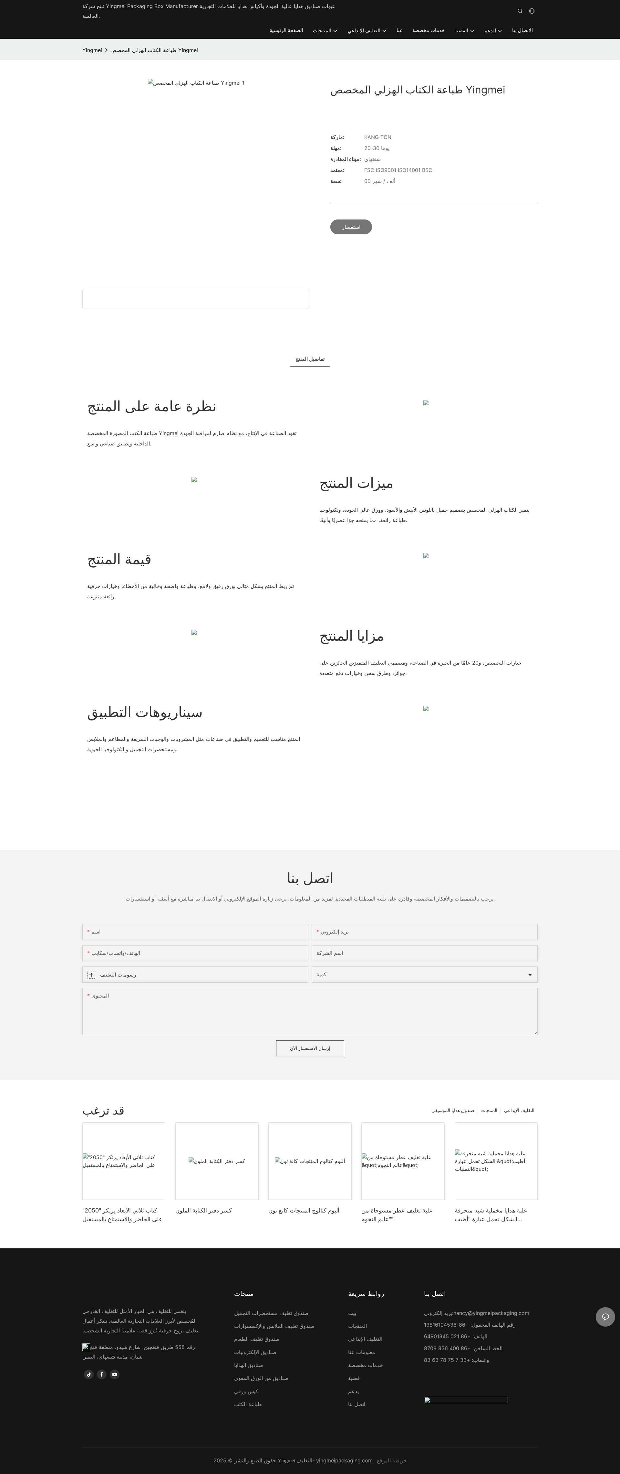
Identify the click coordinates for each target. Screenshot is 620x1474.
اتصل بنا (356, 1404)
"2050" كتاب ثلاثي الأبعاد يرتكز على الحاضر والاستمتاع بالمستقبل (122, 1215)
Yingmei (92, 50)
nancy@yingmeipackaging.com (491, 1313)
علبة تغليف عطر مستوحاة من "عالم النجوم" (397, 1215)
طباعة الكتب (248, 1404)
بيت (352, 1313)
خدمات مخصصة (365, 1365)
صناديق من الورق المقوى (261, 1378)
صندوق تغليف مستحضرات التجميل (271, 1313)
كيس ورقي (246, 1391)
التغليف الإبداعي (519, 1110)
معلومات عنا (361, 1352)
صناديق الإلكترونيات (255, 1352)
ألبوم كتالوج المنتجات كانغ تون (303, 1210)
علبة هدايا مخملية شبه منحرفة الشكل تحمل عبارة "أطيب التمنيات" (491, 1215)
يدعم (353, 1391)
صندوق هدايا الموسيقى (452, 1110)
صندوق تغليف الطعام (257, 1339)
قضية (354, 1378)
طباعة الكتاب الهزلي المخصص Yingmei (154, 50)
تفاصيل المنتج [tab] (310, 359)
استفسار (351, 227)
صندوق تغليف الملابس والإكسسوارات (274, 1326)
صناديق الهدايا (248, 1365)
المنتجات (489, 1110)
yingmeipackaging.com (344, 1460)
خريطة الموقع (392, 1460)
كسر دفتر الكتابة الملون (203, 1210)
